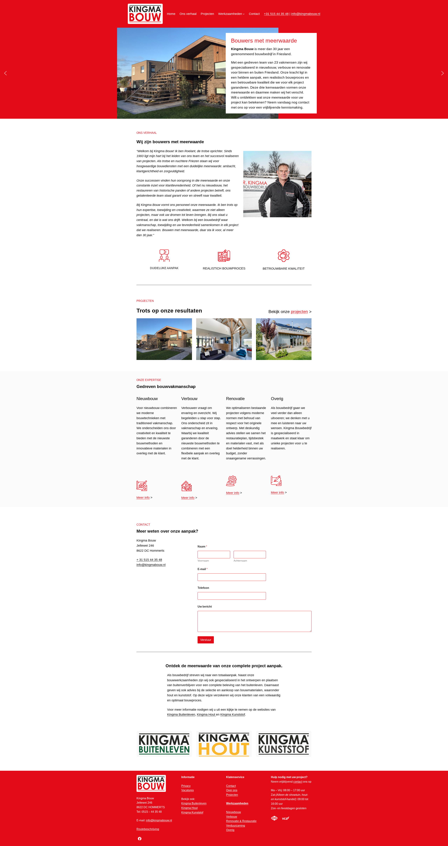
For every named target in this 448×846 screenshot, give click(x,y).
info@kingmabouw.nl (305, 14)
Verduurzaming (235, 825)
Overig (230, 829)
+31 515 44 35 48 (276, 14)
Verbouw (231, 816)
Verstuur (205, 640)
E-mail (203, 569)
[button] (5, 73)
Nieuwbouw (233, 812)
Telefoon (203, 587)
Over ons (231, 790)
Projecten (232, 794)
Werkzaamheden (237, 803)
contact (297, 781)
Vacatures (187, 790)
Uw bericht (205, 606)
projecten (299, 311)
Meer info (143, 497)
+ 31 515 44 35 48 (149, 559)
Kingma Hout (206, 714)
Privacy (186, 785)
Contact (231, 785)
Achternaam (240, 560)
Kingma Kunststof (232, 714)
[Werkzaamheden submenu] (244, 14)
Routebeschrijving (147, 829)
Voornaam (203, 560)
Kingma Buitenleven (181, 714)
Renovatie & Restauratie (241, 821)
